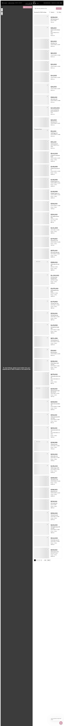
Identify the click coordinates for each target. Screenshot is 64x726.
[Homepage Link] (32, 2)
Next (49, 560)
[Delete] (2, 14)
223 (45, 560)
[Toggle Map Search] (2, 7)
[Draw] (2, 12)
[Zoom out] (2, 10)
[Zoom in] (2, 9)
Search (58, 8)
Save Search (28, 7)
